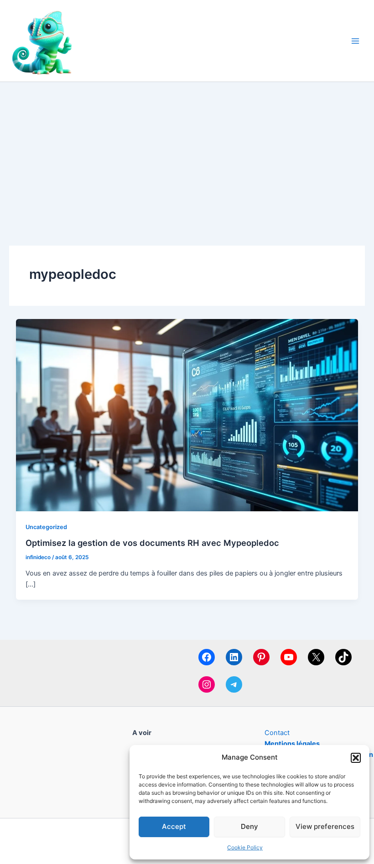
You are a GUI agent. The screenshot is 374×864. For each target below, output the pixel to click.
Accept (174, 826)
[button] (355, 757)
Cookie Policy (245, 847)
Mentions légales (292, 744)
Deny (249, 826)
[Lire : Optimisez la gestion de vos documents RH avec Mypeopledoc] (187, 415)
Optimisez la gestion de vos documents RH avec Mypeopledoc (152, 543)
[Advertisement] (187, 150)
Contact (277, 733)
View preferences (325, 826)
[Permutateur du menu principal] (355, 41)
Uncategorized (46, 527)
